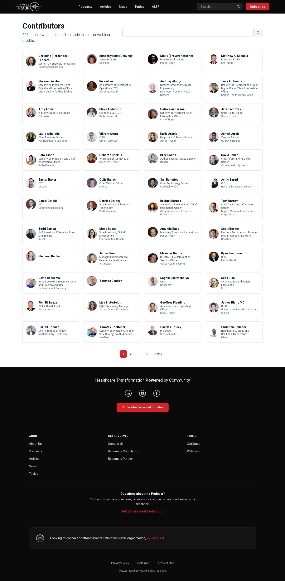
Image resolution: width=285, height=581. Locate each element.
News (123, 7)
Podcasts (85, 7)
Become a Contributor (123, 451)
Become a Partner (120, 459)
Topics (139, 7)
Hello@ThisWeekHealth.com (142, 511)
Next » (158, 354)
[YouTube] (142, 393)
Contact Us (116, 444)
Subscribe (257, 7)
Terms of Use (165, 563)
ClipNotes (193, 444)
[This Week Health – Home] (28, 6)
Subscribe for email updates (143, 407)
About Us (35, 444)
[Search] (238, 6)
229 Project (155, 538)
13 (147, 354)
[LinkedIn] (128, 393)
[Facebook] (156, 393)
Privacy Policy (120, 563)
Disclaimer (143, 563)
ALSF (155, 7)
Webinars (193, 451)
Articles (105, 7)
